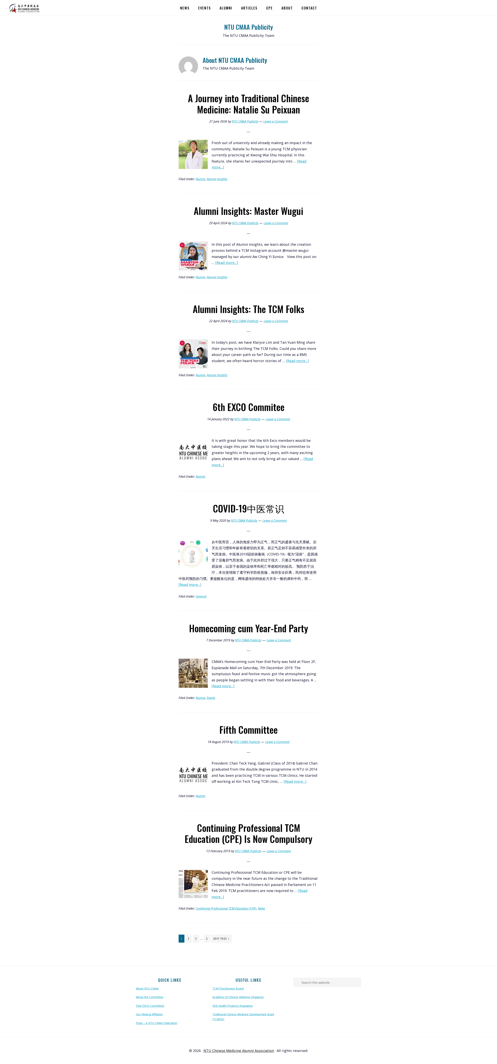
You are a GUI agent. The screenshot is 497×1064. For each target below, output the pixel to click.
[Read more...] (226, 262)
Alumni (200, 179)
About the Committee (149, 997)
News (261, 908)
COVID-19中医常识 (248, 508)
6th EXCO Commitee (248, 407)
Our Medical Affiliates (149, 1014)
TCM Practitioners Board (228, 988)
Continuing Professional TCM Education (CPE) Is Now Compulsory (248, 833)
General (201, 596)
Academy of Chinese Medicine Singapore (238, 997)
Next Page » (221, 939)
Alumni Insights (217, 179)
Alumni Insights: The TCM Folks (248, 309)
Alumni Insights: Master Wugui (248, 211)
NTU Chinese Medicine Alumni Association (25, 8)
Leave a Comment (275, 121)
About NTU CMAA (147, 988)
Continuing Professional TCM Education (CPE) (226, 908)
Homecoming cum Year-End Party (248, 628)
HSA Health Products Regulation (232, 1006)
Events (211, 698)
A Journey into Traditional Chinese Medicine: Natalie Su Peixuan (248, 103)
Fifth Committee (248, 729)
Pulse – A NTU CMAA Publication (156, 1023)
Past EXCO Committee (150, 1006)
